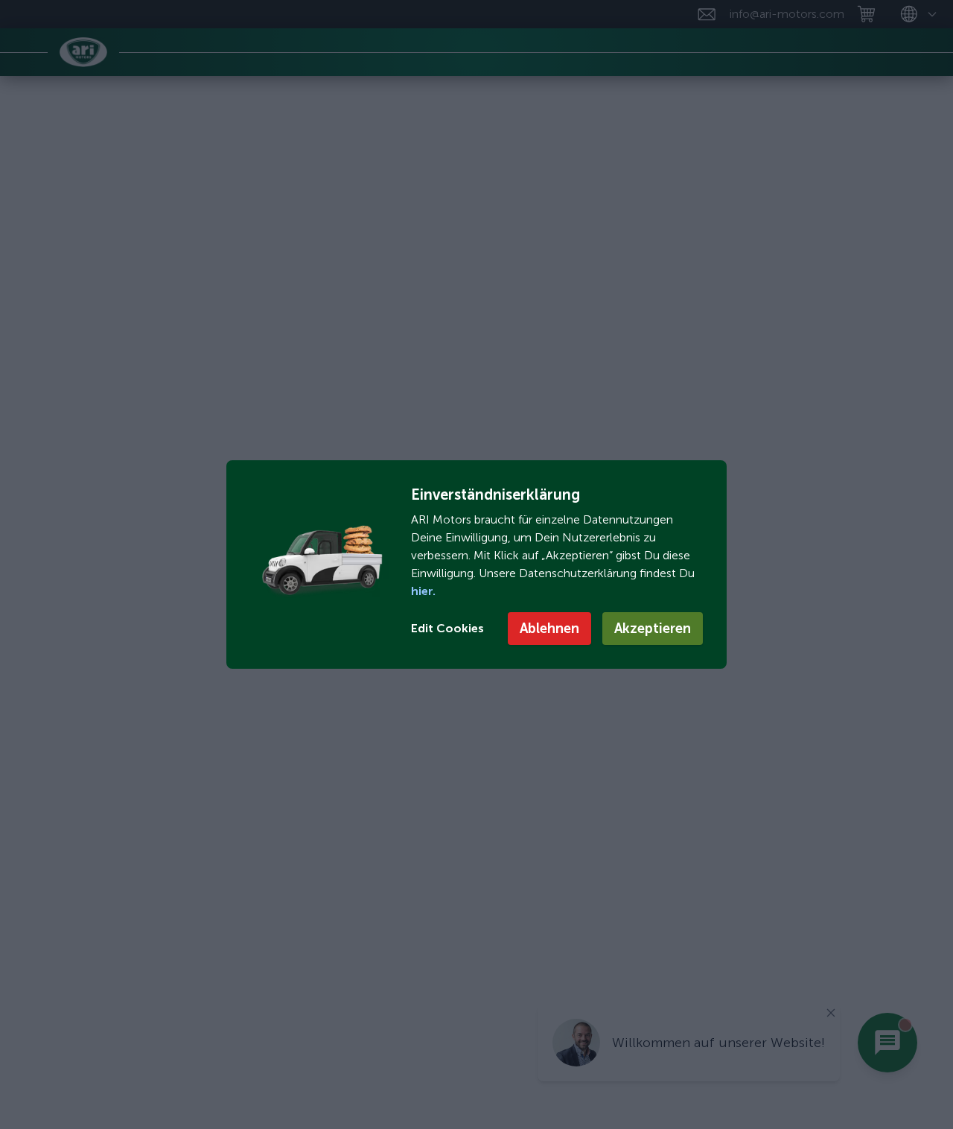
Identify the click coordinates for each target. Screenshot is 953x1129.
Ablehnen (549, 628)
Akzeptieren (652, 628)
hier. (423, 591)
